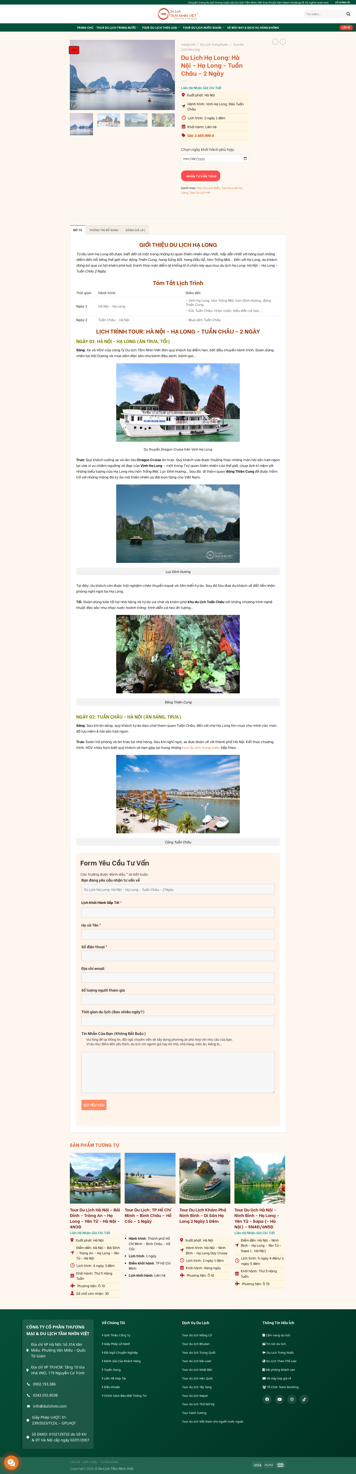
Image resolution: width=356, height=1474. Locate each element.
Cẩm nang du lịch (277, 1335)
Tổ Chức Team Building (282, 1387)
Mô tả (77, 230)
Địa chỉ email (92, 968)
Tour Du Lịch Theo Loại (159, 27)
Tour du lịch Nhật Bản (197, 1370)
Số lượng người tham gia (103, 990)
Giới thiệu (90, 1462)
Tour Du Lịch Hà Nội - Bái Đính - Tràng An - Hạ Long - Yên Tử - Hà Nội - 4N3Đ (95, 1218)
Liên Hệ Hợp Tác (114, 1378)
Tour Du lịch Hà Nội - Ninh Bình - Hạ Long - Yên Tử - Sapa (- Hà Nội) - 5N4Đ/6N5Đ (256, 1218)
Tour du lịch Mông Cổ (197, 1335)
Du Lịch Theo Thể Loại (280, 1361)
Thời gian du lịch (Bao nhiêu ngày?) (113, 1012)
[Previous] (77, 75)
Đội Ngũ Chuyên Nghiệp (120, 1352)
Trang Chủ (85, 27)
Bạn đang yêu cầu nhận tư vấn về (110, 880)
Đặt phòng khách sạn (280, 1370)
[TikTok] (304, 1399)
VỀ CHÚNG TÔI (342, 2)
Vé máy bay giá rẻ (278, 1378)
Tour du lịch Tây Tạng (197, 1387)
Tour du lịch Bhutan (196, 1344)
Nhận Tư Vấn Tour (201, 176)
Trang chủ (188, 44)
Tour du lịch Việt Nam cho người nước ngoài (212, 1421)
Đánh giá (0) (135, 230)
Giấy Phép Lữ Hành (116, 1344)
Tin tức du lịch (275, 1344)
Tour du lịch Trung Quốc (199, 1352)
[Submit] (348, 14)
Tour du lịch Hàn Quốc (197, 1378)
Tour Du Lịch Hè (199, 192)
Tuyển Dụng (112, 1370)
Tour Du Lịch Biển (208, 188)
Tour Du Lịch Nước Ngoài (202, 27)
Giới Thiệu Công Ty (116, 1335)
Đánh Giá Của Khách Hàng (122, 1361)
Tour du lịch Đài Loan (196, 1361)
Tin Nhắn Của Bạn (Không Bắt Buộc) (113, 1033)
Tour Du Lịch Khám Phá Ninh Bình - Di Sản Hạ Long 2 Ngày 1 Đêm (202, 1215)
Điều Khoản (111, 1387)
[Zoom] (75, 104)
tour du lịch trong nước (201, 747)
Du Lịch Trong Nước (214, 44)
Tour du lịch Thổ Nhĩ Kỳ (198, 1404)
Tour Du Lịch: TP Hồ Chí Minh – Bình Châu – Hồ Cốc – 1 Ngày (148, 1215)
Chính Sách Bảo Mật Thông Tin (125, 1396)
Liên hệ (75, 1462)
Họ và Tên (91, 925)
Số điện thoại (94, 947)
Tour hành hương (194, 1413)
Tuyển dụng (109, 1462)
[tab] (77, 229)
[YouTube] (279, 1399)
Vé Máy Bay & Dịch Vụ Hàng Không (253, 27)
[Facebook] (267, 1399)
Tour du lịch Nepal (195, 1396)
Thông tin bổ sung (103, 230)
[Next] (167, 75)
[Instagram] (291, 1399)
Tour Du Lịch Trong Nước (116, 27)
